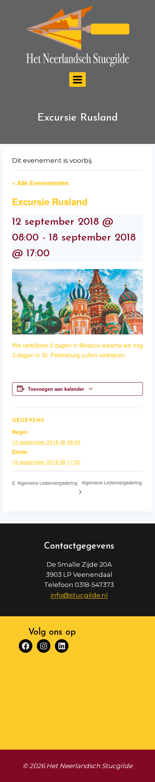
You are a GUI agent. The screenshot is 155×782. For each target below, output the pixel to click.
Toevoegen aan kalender (56, 389)
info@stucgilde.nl (79, 595)
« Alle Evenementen (40, 182)
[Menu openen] (77, 79)
